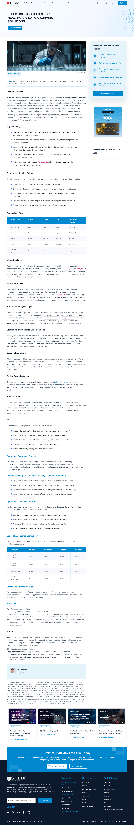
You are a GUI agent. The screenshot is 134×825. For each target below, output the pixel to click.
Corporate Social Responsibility (113, 809)
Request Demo (108, 786)
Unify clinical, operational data (110, 63)
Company (71, 3)
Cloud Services (13, 74)
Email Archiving (65, 804)
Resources (55, 3)
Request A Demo (16, 27)
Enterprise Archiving (67, 794)
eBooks (84, 792)
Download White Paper (17, 739)
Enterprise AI (65, 788)
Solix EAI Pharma (60, 382)
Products (26, 3)
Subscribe (45, 800)
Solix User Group (87, 806)
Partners (63, 3)
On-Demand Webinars (89, 789)
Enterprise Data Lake (67, 791)
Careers (106, 796)
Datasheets (85, 782)
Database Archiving (66, 801)
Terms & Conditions (107, 821)
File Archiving (65, 808)
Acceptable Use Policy (89, 821)
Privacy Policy (121, 821)
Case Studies (86, 796)
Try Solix (122, 3)
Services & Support (44, 3)
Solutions (34, 3)
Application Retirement (67, 798)
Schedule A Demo (58, 766)
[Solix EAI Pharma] (13, 2)
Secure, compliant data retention (110, 77)
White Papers (86, 786)
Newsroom (107, 799)
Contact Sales (79, 766)
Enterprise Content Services (69, 811)
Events (84, 803)
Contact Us (107, 806)
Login (112, 3)
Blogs (84, 799)
